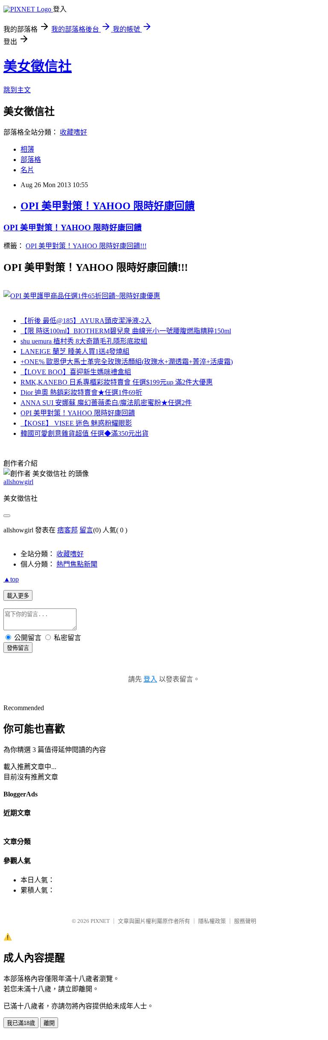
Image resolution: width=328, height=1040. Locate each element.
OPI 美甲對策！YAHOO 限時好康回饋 (107, 206)
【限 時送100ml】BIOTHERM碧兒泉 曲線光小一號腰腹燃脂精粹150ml (125, 331)
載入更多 (18, 596)
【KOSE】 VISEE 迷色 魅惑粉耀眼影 (76, 423)
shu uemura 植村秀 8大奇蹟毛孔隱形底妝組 (83, 341)
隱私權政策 (212, 921)
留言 (86, 530)
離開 (49, 1023)
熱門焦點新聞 (76, 564)
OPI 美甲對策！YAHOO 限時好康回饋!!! (86, 246)
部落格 (30, 159)
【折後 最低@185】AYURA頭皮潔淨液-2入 (85, 320)
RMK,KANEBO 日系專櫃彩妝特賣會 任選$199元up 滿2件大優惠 (116, 382)
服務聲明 (245, 921)
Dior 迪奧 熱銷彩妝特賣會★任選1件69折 (81, 392)
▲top (11, 579)
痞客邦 (67, 530)
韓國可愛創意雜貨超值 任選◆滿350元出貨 (84, 433)
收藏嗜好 (73, 132)
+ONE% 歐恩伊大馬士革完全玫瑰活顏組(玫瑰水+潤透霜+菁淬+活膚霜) (126, 361)
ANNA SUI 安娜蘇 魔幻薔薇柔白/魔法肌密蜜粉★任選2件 (106, 402)
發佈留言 (18, 648)
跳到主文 (17, 90)
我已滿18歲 (21, 1023)
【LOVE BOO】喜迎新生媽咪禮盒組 (75, 372)
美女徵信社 (37, 66)
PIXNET (100, 921)
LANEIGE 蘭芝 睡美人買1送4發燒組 (74, 351)
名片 (27, 169)
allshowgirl (18, 481)
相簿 (27, 149)
